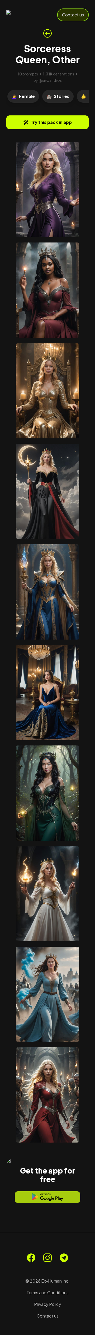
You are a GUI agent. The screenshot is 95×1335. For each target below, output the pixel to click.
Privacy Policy (47, 1304)
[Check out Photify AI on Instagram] (47, 1257)
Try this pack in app (51, 122)
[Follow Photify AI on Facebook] (31, 1257)
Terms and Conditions (47, 1292)
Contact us (73, 14)
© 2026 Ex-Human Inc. (47, 1281)
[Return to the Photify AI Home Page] (24, 14)
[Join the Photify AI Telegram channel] (64, 1257)
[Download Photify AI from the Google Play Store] (47, 1197)
